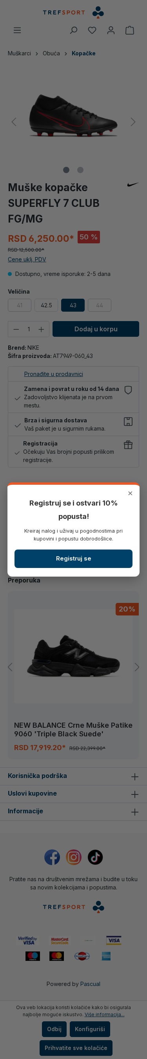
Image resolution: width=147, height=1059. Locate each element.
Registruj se (73, 558)
